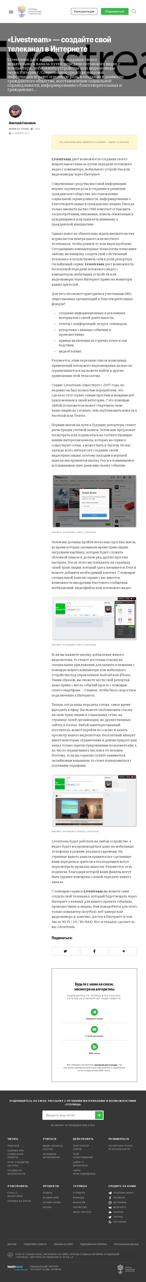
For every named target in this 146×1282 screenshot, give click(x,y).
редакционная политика (93, 1244)
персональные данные (126, 1244)
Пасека (47, 1207)
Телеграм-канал (123, 1193)
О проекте (79, 1193)
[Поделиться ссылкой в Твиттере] (65, 951)
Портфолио (80, 1207)
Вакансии (79, 1203)
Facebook (119, 1198)
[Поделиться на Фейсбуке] (94, 951)
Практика (13, 1146)
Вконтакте (119, 1207)
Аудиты (47, 1193)
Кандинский (51, 1198)
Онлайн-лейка (52, 1203)
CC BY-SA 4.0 (66, 1257)
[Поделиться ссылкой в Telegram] (123, 951)
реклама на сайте (63, 1244)
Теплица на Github (19, 1201)
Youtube (118, 1212)
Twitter (118, 1217)
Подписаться (114, 11)
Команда (78, 1198)
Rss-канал (120, 1222)
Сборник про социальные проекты (15, 1154)
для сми (11, 1244)
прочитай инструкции (105, 1064)
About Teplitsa (82, 1212)
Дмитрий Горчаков (22, 122)
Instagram (119, 1203)
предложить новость (35, 1244)
